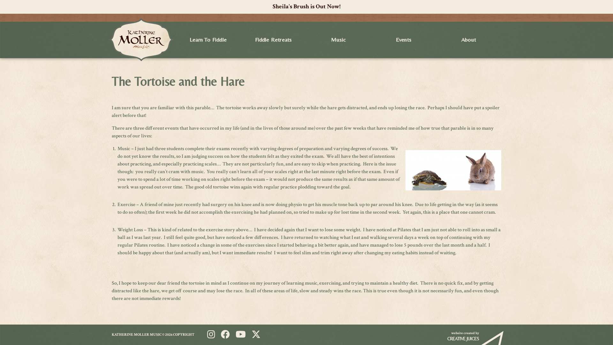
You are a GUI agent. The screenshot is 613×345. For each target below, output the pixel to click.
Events (403, 39)
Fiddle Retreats (273, 39)
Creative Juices (463, 338)
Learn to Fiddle (208, 39)
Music (338, 39)
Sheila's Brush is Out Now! (307, 7)
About (468, 39)
